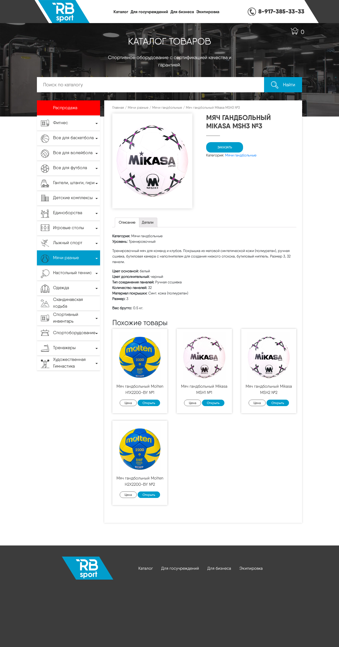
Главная (118, 107)
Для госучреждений (149, 11)
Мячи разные (138, 107)
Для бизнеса (182, 11)
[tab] (127, 222)
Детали (147, 222)
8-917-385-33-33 (281, 11)
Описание (127, 222)
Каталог (120, 11)
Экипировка (207, 11)
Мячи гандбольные (167, 107)
